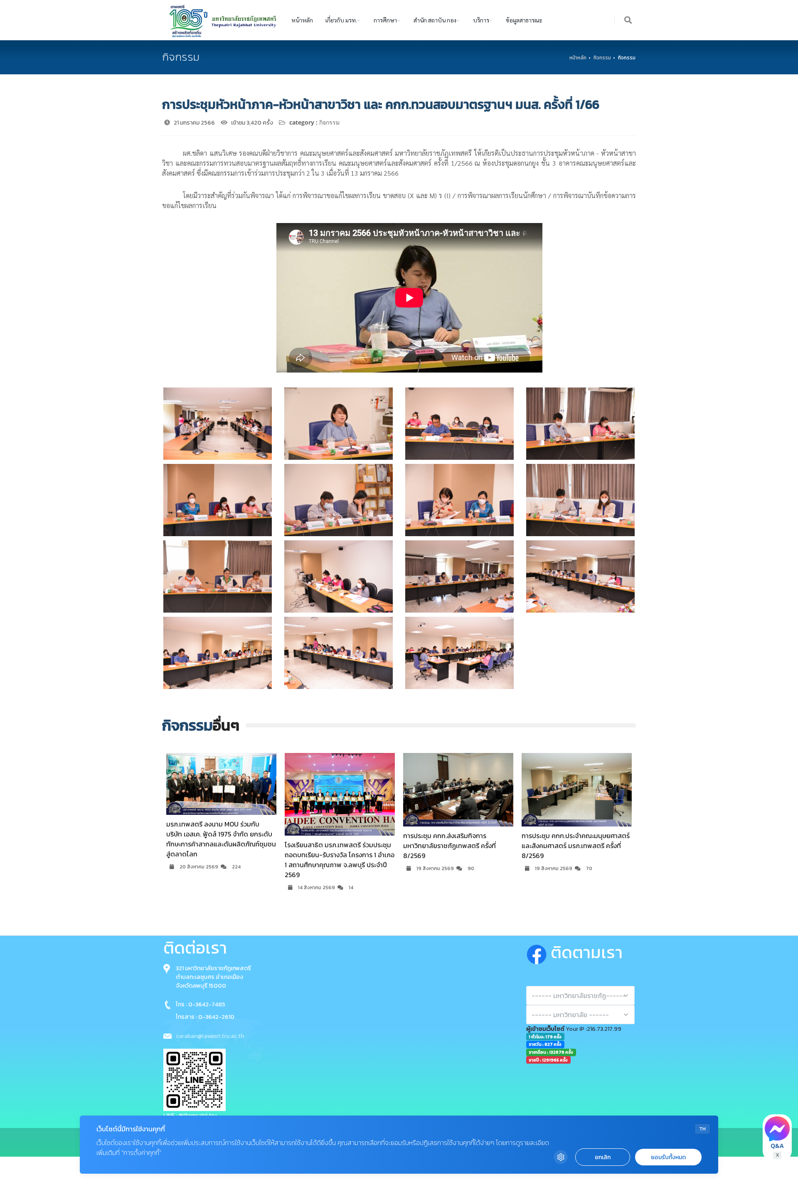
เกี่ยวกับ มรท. (341, 20)
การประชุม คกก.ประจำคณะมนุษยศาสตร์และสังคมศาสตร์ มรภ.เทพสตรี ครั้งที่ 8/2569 (457, 846)
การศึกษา (385, 20)
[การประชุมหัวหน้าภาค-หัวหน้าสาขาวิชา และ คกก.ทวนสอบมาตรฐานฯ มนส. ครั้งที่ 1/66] (217, 423)
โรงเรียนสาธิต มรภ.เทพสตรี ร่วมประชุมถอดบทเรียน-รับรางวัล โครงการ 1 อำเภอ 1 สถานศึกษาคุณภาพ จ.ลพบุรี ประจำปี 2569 (221, 860)
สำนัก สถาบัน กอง (435, 20)
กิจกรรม (602, 57)
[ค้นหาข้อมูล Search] (628, 20)
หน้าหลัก (302, 20)
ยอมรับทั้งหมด (668, 1157)
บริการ (481, 20)
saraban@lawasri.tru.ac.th (210, 1036)
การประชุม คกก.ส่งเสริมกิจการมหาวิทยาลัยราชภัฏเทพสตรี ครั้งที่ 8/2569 (331, 846)
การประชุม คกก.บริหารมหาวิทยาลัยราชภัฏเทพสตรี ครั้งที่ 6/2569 (569, 841)
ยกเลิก (603, 1157)
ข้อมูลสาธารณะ (524, 20)
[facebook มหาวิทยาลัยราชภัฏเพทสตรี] (538, 952)
